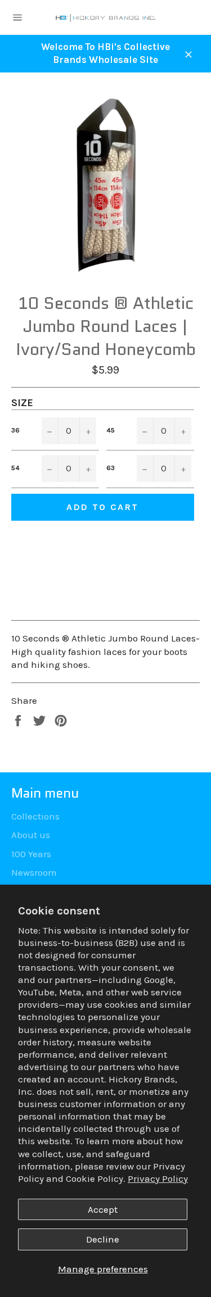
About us (30, 834)
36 (15, 430)
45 (110, 430)
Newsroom (34, 872)
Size (22, 402)
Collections (35, 816)
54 (15, 468)
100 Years (31, 853)
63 (110, 468)
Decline (102, 1239)
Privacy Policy (158, 1178)
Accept (103, 1209)
